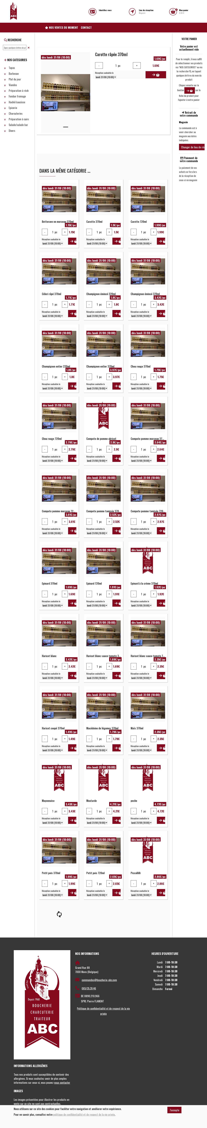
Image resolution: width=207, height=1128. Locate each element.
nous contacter (62, 1083)
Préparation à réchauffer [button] (21, 91)
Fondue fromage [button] (17, 96)
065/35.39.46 (89, 988)
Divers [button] (11, 131)
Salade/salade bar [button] (18, 125)
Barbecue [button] (13, 73)
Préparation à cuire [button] (18, 119)
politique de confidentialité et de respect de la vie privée (84, 1114)
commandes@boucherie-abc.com (99, 980)
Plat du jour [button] (14, 79)
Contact (86, 27)
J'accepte (174, 1110)
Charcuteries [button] (15, 114)
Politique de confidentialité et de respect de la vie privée (103, 1011)
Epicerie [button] (12, 108)
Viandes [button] (12, 85)
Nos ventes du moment (63, 27)
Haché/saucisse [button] (16, 102)
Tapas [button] (11, 68)
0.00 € (183, 11)
